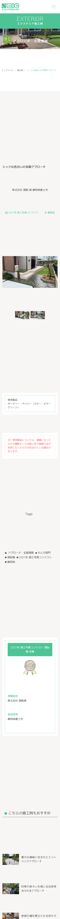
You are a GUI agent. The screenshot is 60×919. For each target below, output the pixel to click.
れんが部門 (44, 552)
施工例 (20, 70)
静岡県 (11, 562)
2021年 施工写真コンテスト (35, 557)
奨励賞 (11, 557)
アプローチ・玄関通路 (20, 552)
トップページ (7, 70)
